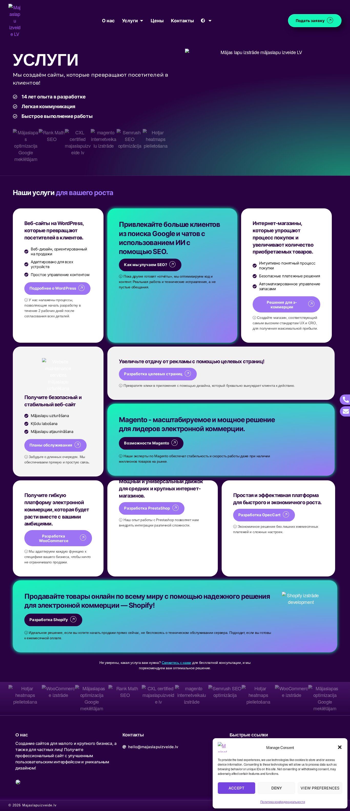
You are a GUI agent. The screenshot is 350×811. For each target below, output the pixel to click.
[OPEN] (210, 20)
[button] (339, 747)
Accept (236, 788)
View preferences (320, 788)
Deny (276, 788)
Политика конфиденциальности (282, 801)
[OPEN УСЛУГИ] (141, 20)
